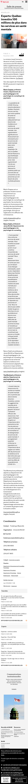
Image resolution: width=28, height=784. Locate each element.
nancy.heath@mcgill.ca (11, 371)
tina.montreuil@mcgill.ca (11, 512)
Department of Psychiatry (9, 570)
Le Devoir (19, 78)
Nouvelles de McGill (6, 727)
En (23, 1)
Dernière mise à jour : (8, 580)
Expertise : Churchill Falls (8, 637)
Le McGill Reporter (5, 729)
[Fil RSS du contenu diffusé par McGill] (26, 620)
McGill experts (6, 575)
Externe (19, 573)
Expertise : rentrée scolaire (9, 631)
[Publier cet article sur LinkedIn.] (23, 54)
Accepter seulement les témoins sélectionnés (19, 779)
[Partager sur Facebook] (21, 54)
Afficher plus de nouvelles (12, 620)
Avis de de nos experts (14, 560)
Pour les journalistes (18, 732)
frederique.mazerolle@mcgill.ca (13, 538)
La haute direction (5, 748)
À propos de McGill (5, 743)
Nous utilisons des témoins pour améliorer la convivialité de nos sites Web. (12, 753)
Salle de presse (14, 6)
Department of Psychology (9, 573)
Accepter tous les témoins (6, 779)
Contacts (14, 689)
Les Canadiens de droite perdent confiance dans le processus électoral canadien (13, 614)
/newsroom (14, 586)
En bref (2, 745)
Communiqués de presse (7, 731)
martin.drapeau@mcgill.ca (12, 218)
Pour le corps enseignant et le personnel (19, 730)
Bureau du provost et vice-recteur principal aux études (7, 736)
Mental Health (14, 575)
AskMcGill (16, 736)
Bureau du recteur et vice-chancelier (7, 733)
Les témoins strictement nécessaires (15, 765)
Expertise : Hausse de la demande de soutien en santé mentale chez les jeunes (13, 652)
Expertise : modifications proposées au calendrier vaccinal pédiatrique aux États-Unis (13, 644)
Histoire (3, 746)
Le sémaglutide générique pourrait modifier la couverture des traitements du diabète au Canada (14, 606)
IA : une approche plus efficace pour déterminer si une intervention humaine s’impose (12, 597)
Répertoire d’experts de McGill (19, 734)
